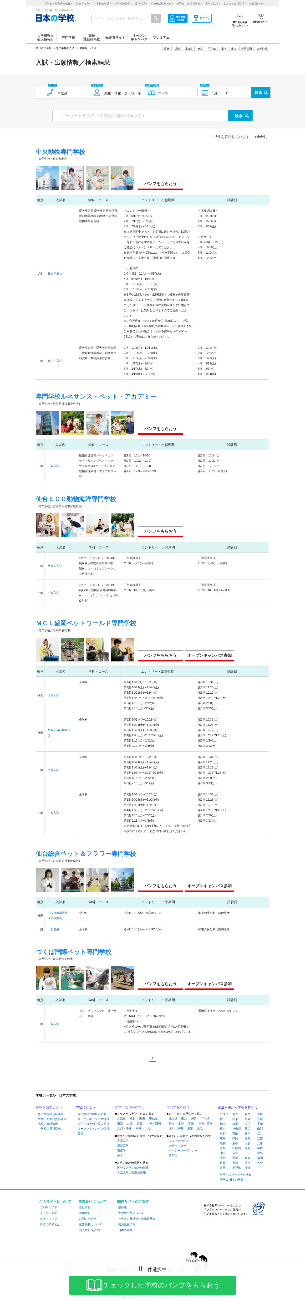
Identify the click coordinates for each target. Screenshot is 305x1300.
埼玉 (247, 1124)
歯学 (120, 1155)
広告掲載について (90, 1224)
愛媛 (235, 1158)
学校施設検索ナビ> (162, 3)
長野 (223, 1133)
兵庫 (260, 1143)
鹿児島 (236, 1167)
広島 (235, 1153)
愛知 (247, 1138)
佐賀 (223, 1162)
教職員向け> (256, 3)
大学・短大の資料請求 (52, 1119)
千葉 (260, 1124)
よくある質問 (48, 1213)
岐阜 (223, 1138)
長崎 (235, 1162)
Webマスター (177, 1145)
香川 (223, 1158)
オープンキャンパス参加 (209, 655)
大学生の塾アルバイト (132, 1213)
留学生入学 (55, 361)
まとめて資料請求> (234, 3)
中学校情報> (102, 3)
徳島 (260, 1153)
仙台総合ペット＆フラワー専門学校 (86, 853)
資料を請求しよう (49, 1107)
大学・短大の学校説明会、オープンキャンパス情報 (95, 1126)
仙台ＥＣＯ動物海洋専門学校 (76, 498)
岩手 (247, 1114)
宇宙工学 (123, 1140)
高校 (80, 1133)
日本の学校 (44, 48)
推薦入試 (53, 695)
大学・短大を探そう (130, 1107)
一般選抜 (53, 929)
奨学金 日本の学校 (232, 1179)
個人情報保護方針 (90, 1230)
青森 (235, 1114)
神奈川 (236, 1128)
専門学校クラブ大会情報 (235, 1175)
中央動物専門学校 (60, 151)
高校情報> (83, 3)
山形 (235, 1119)
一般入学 (53, 592)
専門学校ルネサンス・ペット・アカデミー (96, 396)
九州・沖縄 (124, 1128)
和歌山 (236, 1148)
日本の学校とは (50, 1224)
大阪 (148, 1128)
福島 (247, 1119)
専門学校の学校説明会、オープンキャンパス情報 (93, 1116)
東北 (132, 1118)
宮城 (260, 1114)
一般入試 (53, 466)
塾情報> (141, 3)
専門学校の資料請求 (51, 1114)
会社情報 (85, 1207)
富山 (235, 1133)
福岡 (260, 1158)
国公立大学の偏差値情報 (133, 1167)
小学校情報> (123, 3)
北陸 (130, 1123)
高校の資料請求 (48, 1124)
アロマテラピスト (180, 1140)
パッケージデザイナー (183, 1150)
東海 (120, 1123)
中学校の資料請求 (49, 1128)
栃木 (223, 1124)
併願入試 (53, 770)
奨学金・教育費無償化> (58, 3)
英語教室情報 (126, 1224)
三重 (260, 1138)
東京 (139, 1128)
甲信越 (153, 1118)
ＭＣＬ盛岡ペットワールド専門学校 (86, 623)
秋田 (223, 1119)
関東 (142, 1118)
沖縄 (247, 1167)
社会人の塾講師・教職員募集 (136, 1218)
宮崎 (223, 1167)
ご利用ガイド (48, 1207)
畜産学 (121, 1150)
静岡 (235, 1138)
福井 (260, 1133)
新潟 (247, 1128)
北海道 (189, 48)
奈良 (223, 1148)
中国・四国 (154, 1123)
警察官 (173, 1155)
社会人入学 (55, 566)
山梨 (260, 1128)
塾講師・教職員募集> (189, 3)
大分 (260, 1162)
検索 (258, 93)
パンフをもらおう (160, 183)
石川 (247, 1133)
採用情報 (85, 1213)
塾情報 (122, 1207)
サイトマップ (48, 1218)
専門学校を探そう (180, 1107)
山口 (247, 1153)
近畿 (139, 1123)
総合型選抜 (55, 273)
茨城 (260, 1119)
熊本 (247, 1162)
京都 (235, 1143)
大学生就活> (212, 3)
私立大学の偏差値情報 (131, 1172)
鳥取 (247, 1148)
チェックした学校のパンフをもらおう (161, 1285)
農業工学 (123, 1145)
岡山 (223, 1153)
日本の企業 (125, 1230)
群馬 (235, 1124)
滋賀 (223, 1143)
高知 (247, 1158)
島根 (260, 1148)
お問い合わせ (87, 1218)
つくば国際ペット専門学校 (74, 951)
